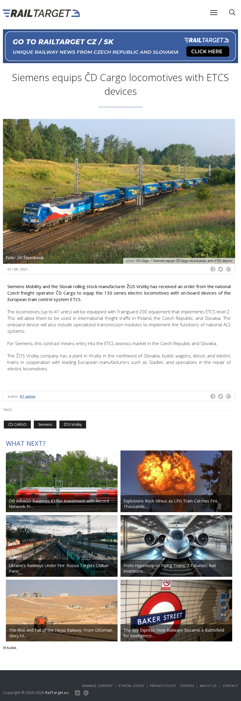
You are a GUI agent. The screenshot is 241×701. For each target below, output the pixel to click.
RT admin (28, 396)
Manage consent (97, 685)
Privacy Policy (163, 685)
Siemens (45, 424)
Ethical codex (131, 685)
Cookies (187, 685)
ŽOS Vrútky (73, 424)
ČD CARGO (17, 424)
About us (208, 685)
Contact (230, 685)
